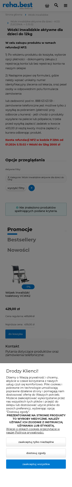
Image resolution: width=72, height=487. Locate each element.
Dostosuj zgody (36, 453)
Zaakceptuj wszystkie (36, 464)
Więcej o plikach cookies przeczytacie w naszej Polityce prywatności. (33, 430)
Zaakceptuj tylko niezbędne (36, 441)
